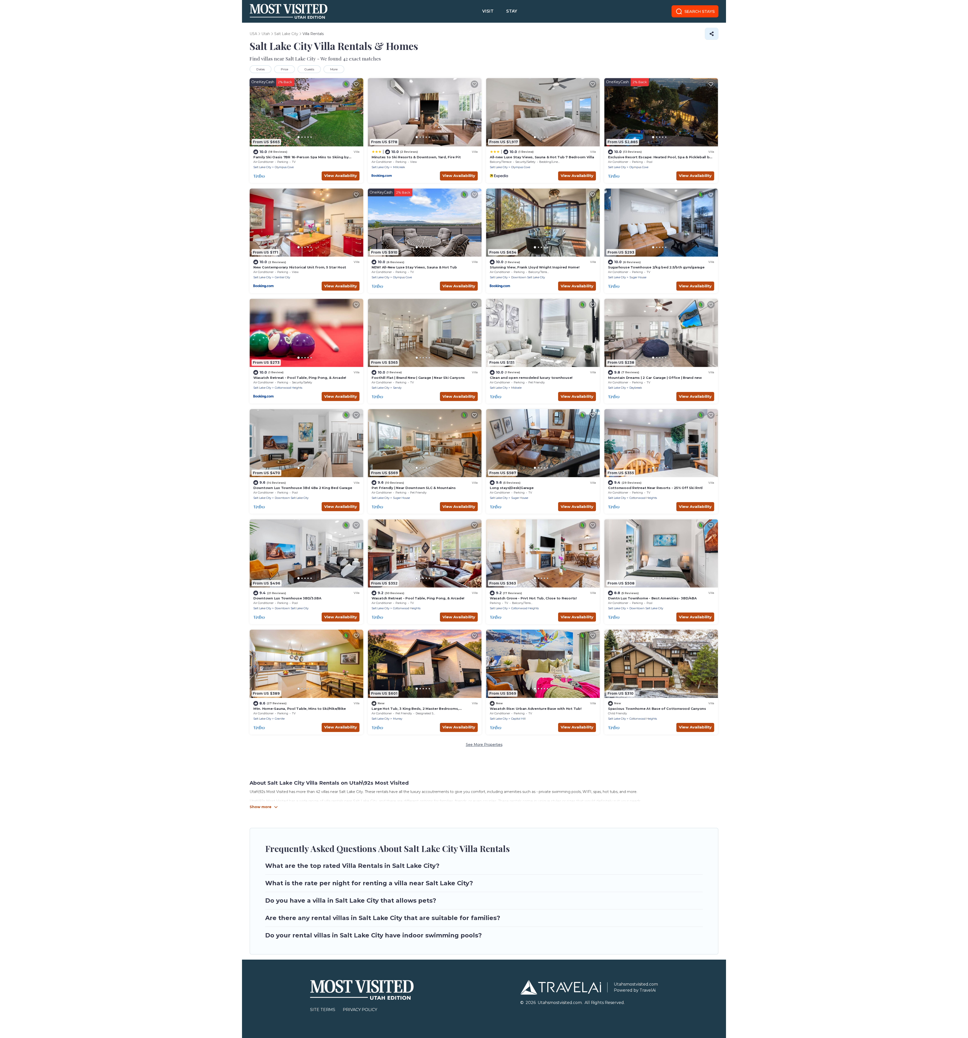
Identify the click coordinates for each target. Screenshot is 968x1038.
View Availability (340, 175)
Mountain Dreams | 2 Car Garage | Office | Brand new (655, 378)
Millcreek (399, 167)
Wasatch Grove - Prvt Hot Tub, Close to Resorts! (533, 598)
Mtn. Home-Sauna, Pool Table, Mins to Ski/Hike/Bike (299, 709)
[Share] (711, 34)
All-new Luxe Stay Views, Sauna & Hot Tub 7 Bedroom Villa (542, 157)
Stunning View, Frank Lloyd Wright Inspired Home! (535, 267)
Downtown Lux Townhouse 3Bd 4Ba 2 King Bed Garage (302, 488)
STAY (511, 11)
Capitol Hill (518, 718)
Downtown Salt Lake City (528, 277)
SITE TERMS (322, 1009)
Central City (282, 277)
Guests (309, 69)
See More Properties (484, 744)
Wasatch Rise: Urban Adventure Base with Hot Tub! (536, 709)
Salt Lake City (262, 167)
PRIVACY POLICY (360, 1009)
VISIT (488, 11)
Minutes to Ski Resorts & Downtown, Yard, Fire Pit (416, 157)
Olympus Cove (284, 167)
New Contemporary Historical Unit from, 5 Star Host (299, 267)
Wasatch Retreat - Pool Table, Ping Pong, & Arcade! (299, 378)
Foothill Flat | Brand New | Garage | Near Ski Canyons (418, 378)
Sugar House (637, 277)
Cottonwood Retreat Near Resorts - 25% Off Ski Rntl (655, 488)
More (334, 69)
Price (284, 69)
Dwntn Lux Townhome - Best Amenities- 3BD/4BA (652, 598)
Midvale (516, 387)
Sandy (397, 387)
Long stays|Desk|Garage (511, 488)
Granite (280, 718)
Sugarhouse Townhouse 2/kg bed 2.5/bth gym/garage (656, 267)
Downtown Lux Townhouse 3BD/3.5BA (287, 598)
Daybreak (635, 387)
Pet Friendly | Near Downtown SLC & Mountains (414, 488)
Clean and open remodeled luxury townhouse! (531, 378)
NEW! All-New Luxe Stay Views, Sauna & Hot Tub (414, 267)
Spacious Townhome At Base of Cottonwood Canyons (657, 709)
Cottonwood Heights (288, 387)
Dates (260, 69)
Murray (397, 718)
